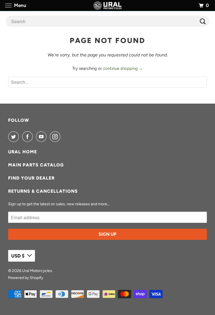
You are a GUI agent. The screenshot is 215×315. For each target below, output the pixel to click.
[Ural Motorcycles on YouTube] (42, 136)
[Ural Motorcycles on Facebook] (28, 136)
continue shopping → (123, 68)
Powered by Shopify (25, 277)
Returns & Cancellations (43, 191)
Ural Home (22, 151)
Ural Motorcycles (37, 270)
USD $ (17, 256)
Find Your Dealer (31, 178)
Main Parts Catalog (36, 165)
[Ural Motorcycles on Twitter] (14, 136)
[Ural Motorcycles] (107, 5)
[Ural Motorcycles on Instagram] (56, 136)
